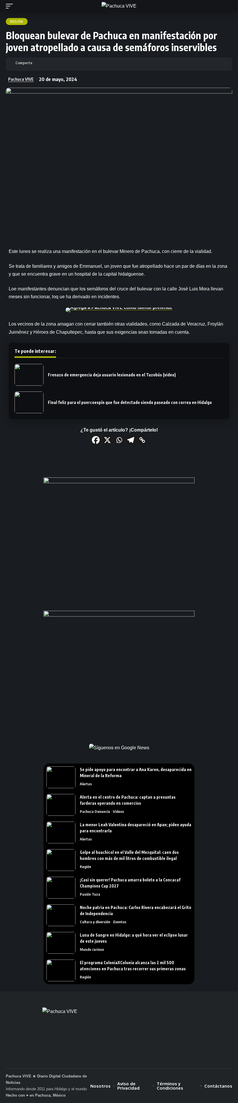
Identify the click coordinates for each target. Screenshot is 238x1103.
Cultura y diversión (95, 921)
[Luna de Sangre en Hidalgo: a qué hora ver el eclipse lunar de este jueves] (60, 943)
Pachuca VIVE (21, 79)
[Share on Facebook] (39, 64)
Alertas (86, 784)
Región (16, 21)
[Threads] (148, 1059)
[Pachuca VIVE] (119, 6)
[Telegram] (130, 440)
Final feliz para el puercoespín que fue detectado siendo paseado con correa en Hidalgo (130, 402)
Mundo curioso (92, 949)
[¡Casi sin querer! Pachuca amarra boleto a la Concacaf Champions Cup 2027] (60, 888)
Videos (118, 811)
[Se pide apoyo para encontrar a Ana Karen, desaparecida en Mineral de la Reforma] (60, 777)
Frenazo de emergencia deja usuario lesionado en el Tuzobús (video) (112, 374)
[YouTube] (109, 1059)
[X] (107, 440)
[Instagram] (129, 1059)
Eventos (119, 921)
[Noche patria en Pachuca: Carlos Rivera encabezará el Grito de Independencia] (60, 915)
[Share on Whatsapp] (62, 64)
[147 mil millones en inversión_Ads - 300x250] (119, 540)
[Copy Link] (142, 440)
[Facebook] (96, 440)
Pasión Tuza (90, 894)
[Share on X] (51, 64)
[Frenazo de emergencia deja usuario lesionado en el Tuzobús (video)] (29, 375)
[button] (11, 6)
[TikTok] (138, 1059)
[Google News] (119, 1059)
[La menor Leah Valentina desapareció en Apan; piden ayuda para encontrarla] (60, 832)
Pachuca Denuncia (95, 811)
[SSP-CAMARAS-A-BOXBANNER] (119, 673)
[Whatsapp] (119, 440)
